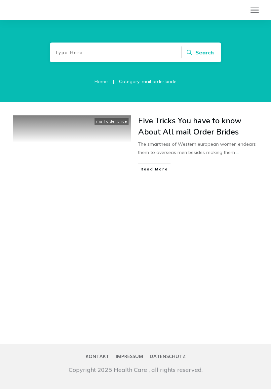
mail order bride (111, 121)
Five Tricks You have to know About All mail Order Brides (189, 126)
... (237, 152)
